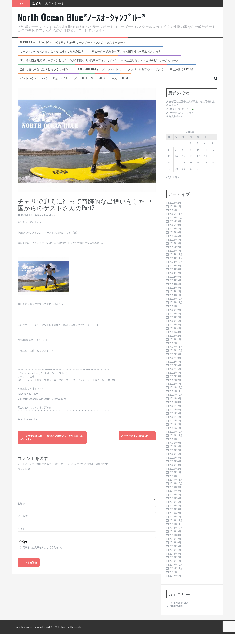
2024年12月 (176, 254)
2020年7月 (175, 450)
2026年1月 (175, 206)
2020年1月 (175, 472)
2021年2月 (175, 424)
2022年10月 (176, 350)
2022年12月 (176, 343)
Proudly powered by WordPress (32, 627)
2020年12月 (176, 431)
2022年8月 (175, 357)
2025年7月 (175, 228)
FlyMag (62, 627)
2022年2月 (175, 380)
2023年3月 (175, 332)
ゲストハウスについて (34, 78)
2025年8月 (175, 225)
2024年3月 (175, 287)
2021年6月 (175, 409)
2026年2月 (175, 202)
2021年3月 (175, 420)
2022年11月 (176, 346)
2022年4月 (175, 372)
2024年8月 (175, 269)
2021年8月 (175, 402)
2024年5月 (175, 280)
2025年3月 (175, 243)
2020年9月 (175, 442)
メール (23, 516)
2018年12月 (176, 520)
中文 (114, 78)
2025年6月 (175, 232)
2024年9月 (175, 265)
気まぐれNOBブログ (65, 78)
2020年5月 (175, 457)
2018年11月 (176, 524)
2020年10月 (176, 439)
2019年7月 (175, 494)
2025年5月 (175, 236)
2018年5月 (175, 546)
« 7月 (169, 177)
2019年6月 (175, 498)
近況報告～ (175, 105)
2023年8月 (175, 313)
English (102, 78)
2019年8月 (175, 490)
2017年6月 (175, 575)
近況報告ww (175, 116)
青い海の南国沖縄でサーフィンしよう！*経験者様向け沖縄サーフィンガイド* (68, 60)
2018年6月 (175, 542)
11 (205, 149)
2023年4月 (175, 328)
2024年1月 (175, 295)
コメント (24, 469)
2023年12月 (176, 298)
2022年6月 (175, 365)
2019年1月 (175, 516)
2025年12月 (176, 210)
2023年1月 (175, 339)
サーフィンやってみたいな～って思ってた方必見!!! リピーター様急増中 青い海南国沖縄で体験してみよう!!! (90, 51)
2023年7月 (175, 317)
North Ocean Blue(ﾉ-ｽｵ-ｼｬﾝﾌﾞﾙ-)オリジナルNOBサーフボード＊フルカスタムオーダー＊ (73, 42)
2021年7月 (175, 406)
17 (198, 156)
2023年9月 (175, 310)
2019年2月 (175, 513)
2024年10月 (176, 261)
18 (205, 156)
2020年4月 (175, 461)
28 (176, 169)
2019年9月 (175, 487)
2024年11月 (176, 258)
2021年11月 (176, 391)
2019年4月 (175, 505)
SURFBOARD (177, 606)
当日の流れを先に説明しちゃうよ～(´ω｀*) (46, 69)
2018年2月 (175, 557)
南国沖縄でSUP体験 (181, 69)
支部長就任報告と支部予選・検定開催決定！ (193, 101)
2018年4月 (175, 550)
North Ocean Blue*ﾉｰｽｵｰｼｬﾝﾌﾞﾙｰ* (82, 17)
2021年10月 (176, 394)
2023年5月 (175, 324)
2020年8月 (175, 446)
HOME (125, 78)
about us (87, 78)
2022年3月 (175, 376)
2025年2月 (175, 247)
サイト (21, 528)
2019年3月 (175, 509)
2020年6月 (175, 453)
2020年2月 (175, 468)
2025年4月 (175, 239)
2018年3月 (175, 553)
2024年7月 (175, 272)
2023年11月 (176, 302)
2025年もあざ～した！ (48, 3)
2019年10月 (176, 483)
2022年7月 (175, 361)
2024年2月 (175, 291)
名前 (21, 503)
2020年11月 (176, 435)
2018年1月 (175, 561)
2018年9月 (175, 531)
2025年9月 (175, 221)
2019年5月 (175, 502)
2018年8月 (175, 535)
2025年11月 (176, 214)
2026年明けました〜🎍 (181, 109)
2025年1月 (175, 250)
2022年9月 (175, 354)
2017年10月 (176, 572)
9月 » (176, 177)
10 (198, 149)
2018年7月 (175, 538)
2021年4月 (175, 417)
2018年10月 (176, 527)
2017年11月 (176, 568)
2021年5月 (175, 413)
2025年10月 (176, 217)
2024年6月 (175, 276)
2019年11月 (176, 479)
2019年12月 (176, 476)
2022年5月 (175, 369)
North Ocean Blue (46, 215)
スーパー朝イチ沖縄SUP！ (137, 435)
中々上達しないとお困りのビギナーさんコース (150, 60)
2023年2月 (175, 335)
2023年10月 (176, 306)
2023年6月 (175, 321)
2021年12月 (176, 387)
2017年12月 (176, 564)
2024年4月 (175, 284)
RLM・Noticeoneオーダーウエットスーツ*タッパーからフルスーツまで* (120, 69)
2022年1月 (175, 383)
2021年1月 (175, 428)
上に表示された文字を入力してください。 (40, 547)
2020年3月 (175, 465)
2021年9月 (175, 398)
